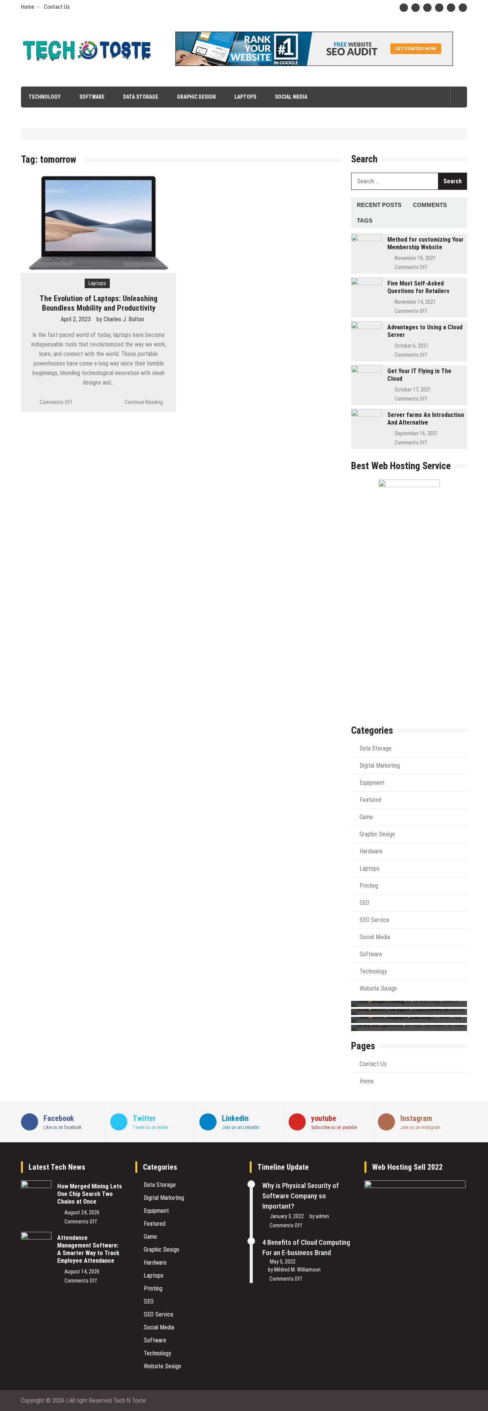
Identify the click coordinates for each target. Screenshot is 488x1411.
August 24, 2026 (82, 1212)
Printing (369, 885)
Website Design (378, 988)
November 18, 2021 (415, 258)
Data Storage (140, 97)
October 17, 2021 (413, 389)
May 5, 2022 (282, 1262)
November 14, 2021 (415, 302)
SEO (364, 902)
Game (366, 817)
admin (322, 1216)
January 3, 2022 (287, 1216)
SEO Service (374, 920)
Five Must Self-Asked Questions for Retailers (418, 287)
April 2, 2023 (76, 319)
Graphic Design (196, 97)
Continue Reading (144, 402)
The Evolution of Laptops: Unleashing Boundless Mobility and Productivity (98, 303)
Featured (370, 799)
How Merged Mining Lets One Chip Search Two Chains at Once (89, 1194)
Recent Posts (379, 205)
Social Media (291, 97)
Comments (430, 205)
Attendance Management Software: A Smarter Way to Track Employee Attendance (88, 1249)
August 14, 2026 (82, 1271)
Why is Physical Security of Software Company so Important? (300, 1196)
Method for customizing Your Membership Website (425, 243)
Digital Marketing (380, 765)
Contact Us (57, 6)
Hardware (371, 851)
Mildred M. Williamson (297, 1270)
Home (27, 6)
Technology (45, 97)
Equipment (372, 782)
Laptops (245, 97)
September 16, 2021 (416, 433)
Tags (364, 220)
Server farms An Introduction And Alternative (425, 418)
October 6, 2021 (412, 346)
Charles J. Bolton (124, 319)
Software (91, 97)
